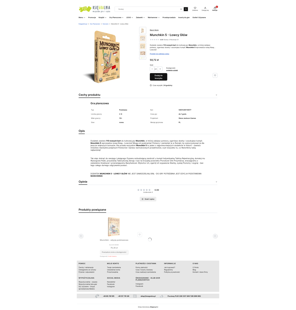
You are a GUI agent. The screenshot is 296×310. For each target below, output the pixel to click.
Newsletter (111, 282)
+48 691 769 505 (108, 296)
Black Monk (154, 30)
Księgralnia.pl (83, 24)
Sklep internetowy (147, 307)
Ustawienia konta (113, 270)
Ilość (151, 65)
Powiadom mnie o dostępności (114, 252)
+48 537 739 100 (123, 296)
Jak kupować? (169, 267)
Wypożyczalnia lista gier (88, 284)
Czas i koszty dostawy (144, 270)
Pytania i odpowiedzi (86, 272)
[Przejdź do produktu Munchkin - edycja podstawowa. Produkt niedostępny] (114, 226)
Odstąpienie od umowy (87, 270)
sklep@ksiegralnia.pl (148, 296)
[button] (186, 9)
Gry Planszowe (95, 24)
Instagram (111, 286)
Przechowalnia (112, 272)
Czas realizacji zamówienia (146, 272)
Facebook (111, 284)
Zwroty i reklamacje (86, 267)
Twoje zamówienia (114, 267)
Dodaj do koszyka (159, 76)
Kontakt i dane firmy (200, 272)
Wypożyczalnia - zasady (88, 282)
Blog (194, 270)
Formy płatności (142, 267)
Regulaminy (168, 270)
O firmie (196, 267)
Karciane (105, 24)
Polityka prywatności (172, 272)
